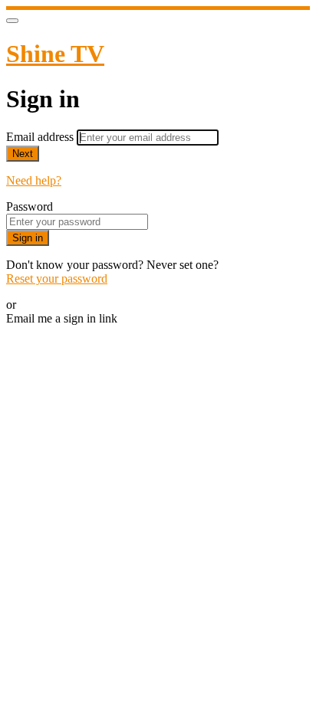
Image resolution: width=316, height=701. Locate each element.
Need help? (33, 180)
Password (29, 206)
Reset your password (56, 278)
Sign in (27, 238)
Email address (41, 136)
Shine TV (55, 53)
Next (22, 153)
